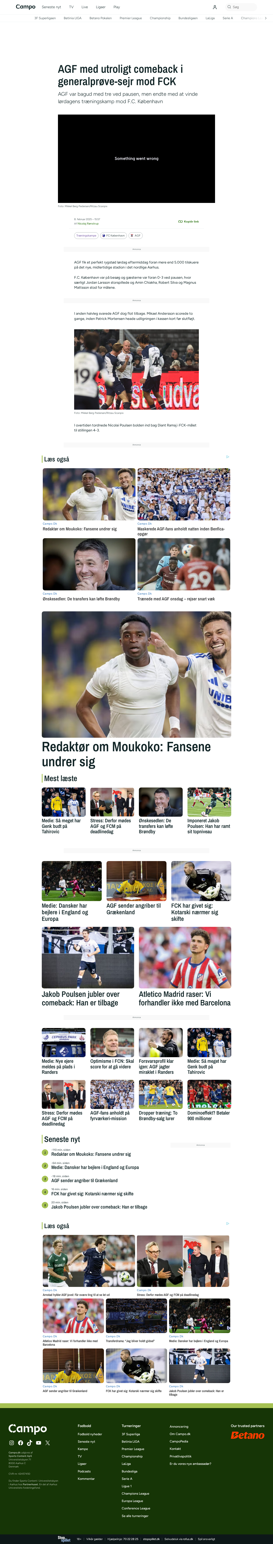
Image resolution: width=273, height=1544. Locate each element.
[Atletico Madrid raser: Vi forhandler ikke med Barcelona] (185, 957)
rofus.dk (188, 1539)
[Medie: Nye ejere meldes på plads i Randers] (64, 1042)
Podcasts (84, 1471)
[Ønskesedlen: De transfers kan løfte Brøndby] (161, 802)
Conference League (136, 1508)
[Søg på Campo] (228, 7)
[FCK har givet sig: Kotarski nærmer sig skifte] (201, 881)
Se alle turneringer (135, 1516)
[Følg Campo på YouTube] (39, 1443)
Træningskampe (86, 235)
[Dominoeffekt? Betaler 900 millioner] (209, 1094)
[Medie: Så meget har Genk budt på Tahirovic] (64, 802)
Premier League (131, 18)
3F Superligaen (45, 18)
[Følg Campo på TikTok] (30, 1443)
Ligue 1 (127, 1486)
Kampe (83, 1449)
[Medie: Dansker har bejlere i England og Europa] (72, 881)
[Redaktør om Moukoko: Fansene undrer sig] (136, 674)
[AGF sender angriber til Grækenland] (136, 881)
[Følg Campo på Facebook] (21, 1443)
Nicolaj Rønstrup (88, 223)
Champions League (254, 18)
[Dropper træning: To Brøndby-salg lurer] (161, 1094)
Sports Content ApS (20, 1455)
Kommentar (86, 1479)
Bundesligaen (188, 18)
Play (117, 7)
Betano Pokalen (101, 18)
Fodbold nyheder (90, 1434)
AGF (137, 235)
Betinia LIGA (73, 18)
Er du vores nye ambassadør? (190, 1464)
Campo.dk (15, 1452)
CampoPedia (179, 1441)
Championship (160, 18)
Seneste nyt (51, 7)
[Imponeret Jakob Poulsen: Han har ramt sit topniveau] (209, 802)
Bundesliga (129, 1471)
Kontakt (175, 1449)
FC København (115, 235)
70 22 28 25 (130, 1539)
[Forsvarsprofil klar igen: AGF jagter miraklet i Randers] (161, 1042)
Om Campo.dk (180, 1434)
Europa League (132, 1501)
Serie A (228, 18)
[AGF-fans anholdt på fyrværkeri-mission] (112, 1094)
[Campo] (25, 7)
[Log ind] (215, 7)
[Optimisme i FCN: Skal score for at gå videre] (112, 1042)
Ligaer (101, 7)
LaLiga (210, 18)
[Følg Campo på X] (48, 1443)
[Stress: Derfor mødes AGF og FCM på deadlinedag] (112, 802)
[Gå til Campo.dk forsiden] (28, 1433)
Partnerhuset (30, 1484)
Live (85, 7)
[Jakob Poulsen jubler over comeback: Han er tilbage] (88, 957)
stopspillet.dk (151, 1539)
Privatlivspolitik (180, 1456)
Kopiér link (191, 221)
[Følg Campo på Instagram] (12, 1443)
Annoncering (179, 1426)
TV (71, 7)
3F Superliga (131, 1434)
